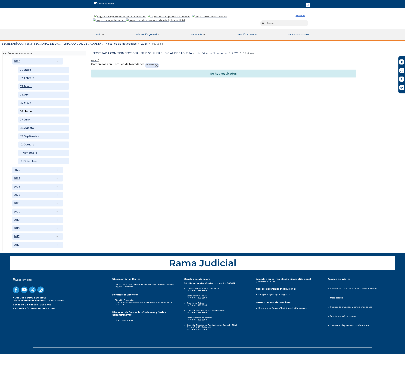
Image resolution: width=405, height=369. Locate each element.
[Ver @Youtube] (24, 289)
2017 (16, 236)
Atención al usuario (247, 34)
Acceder (300, 15)
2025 (17, 170)
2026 (144, 43)
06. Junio (26, 111)
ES (308, 5)
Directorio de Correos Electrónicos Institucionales (282, 308)
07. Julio (25, 119)
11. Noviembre (28, 152)
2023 (17, 186)
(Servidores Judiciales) (265, 281)
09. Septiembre (29, 136)
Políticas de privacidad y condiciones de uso (351, 307)
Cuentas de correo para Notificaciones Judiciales (353, 288)
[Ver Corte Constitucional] (209, 16)
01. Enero (25, 69)
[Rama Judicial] (108, 3)
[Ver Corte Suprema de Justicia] (169, 16)
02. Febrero (27, 78)
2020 (17, 211)
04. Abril (25, 94)
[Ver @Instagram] (40, 289)
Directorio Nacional (124, 320)
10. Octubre (27, 144)
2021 (16, 203)
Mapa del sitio (336, 298)
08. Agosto (27, 127)
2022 (17, 194)
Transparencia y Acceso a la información (349, 325)
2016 (16, 244)
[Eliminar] (156, 65)
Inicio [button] (98, 34)
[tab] (44, 53)
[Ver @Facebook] (16, 289)
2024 (17, 178)
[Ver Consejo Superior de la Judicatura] (120, 16)
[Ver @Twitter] (32, 289)
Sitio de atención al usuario (343, 316)
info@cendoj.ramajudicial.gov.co (274, 294)
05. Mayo (25, 103)
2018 (17, 228)
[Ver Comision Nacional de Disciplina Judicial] (155, 20)
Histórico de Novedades (121, 43)
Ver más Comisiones (298, 34)
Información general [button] (146, 34)
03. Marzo (26, 86)
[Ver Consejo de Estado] (109, 20)
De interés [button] (196, 34)
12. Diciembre (28, 161)
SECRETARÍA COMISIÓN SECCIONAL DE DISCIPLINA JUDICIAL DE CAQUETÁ (51, 43)
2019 (16, 219)
